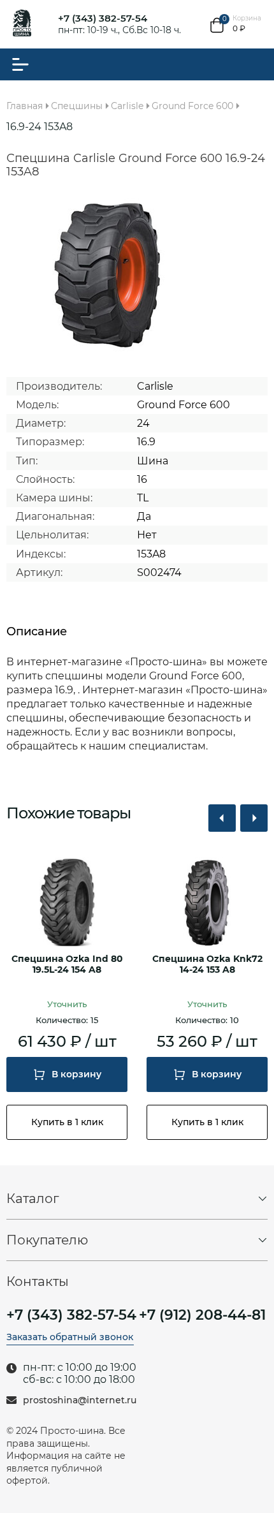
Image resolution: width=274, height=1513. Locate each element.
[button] (222, 818)
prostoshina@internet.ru (79, 1400)
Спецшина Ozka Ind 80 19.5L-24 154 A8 (67, 964)
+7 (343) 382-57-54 (102, 18)
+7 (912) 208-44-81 (202, 1315)
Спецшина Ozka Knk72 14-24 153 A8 (207, 964)
